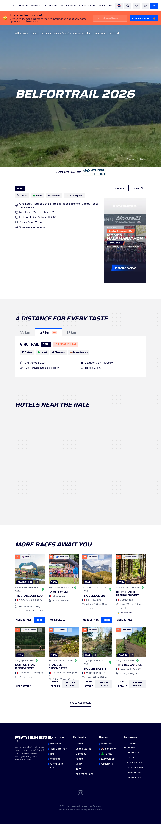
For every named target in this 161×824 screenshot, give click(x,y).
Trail (52, 754)
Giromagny (100, 33)
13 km (22, 222)
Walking (55, 759)
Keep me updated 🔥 (143, 18)
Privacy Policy (134, 762)
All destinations (84, 774)
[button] (25, 332)
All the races (21, 6)
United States (83, 748)
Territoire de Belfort (81, 33)
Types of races (68, 6)
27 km (31, 222)
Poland (79, 759)
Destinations (38, 6)
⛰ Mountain (108, 759)
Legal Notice (133, 777)
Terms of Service (135, 767)
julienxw (142, 159)
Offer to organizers (100, 6)
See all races (82, 703)
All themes (107, 764)
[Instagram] (80, 792)
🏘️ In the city (108, 748)
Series (82, 6)
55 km (39, 222)
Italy (78, 769)
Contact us (132, 752)
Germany (80, 754)
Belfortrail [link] (114, 33)
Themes (53, 6)
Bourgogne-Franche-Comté (55, 33)
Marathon (56, 743)
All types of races (55, 766)
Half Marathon (58, 748)
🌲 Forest (106, 754)
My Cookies (133, 757)
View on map (27, 207)
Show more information (32, 227)
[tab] (25, 332)
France (34, 33)
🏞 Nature (106, 743)
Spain (78, 764)
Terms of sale (133, 772)
